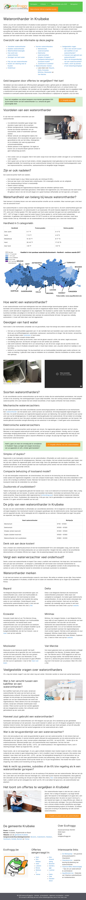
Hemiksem (6, 839)
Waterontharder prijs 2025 (59, 4)
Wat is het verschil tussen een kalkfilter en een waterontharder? (72, 51)
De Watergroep (67, 854)
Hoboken (49, 837)
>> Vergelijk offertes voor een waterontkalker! (63, 444)
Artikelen (43, 4)
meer (5, 633)
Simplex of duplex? (44, 57)
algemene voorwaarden (56, 895)
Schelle (13, 839)
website (76, 605)
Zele (50, 876)
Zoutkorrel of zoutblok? (45, 63)
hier (31, 605)
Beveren (33, 837)
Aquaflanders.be (67, 873)
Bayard (51, 68)
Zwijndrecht (41, 837)
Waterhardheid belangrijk (16, 51)
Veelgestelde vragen (69, 46)
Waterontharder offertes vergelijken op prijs (43, 9)
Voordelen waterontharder (16, 46)
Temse (27, 839)
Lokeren (38, 866)
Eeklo (51, 874)
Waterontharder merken (44, 66)
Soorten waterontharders (44, 46)
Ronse (38, 868)
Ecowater (45, 70)
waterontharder (11, 412)
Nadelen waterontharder (16, 49)
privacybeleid (44, 895)
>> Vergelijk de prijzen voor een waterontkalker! (63, 816)
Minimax (41, 72)
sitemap (36, 895)
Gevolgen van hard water (16, 57)
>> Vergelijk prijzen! (67, 100)
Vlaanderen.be (67, 860)
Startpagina (33, 4)
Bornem (19, 839)
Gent (37, 857)
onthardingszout (46, 495)
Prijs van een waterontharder (17, 61)
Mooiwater (47, 72)
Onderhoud (11, 68)
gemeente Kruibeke (21, 835)
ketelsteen (27, 335)
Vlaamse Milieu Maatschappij (72, 866)
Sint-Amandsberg (51, 859)
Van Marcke (42, 74)
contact (67, 895)
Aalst (37, 863)
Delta (39, 70)
